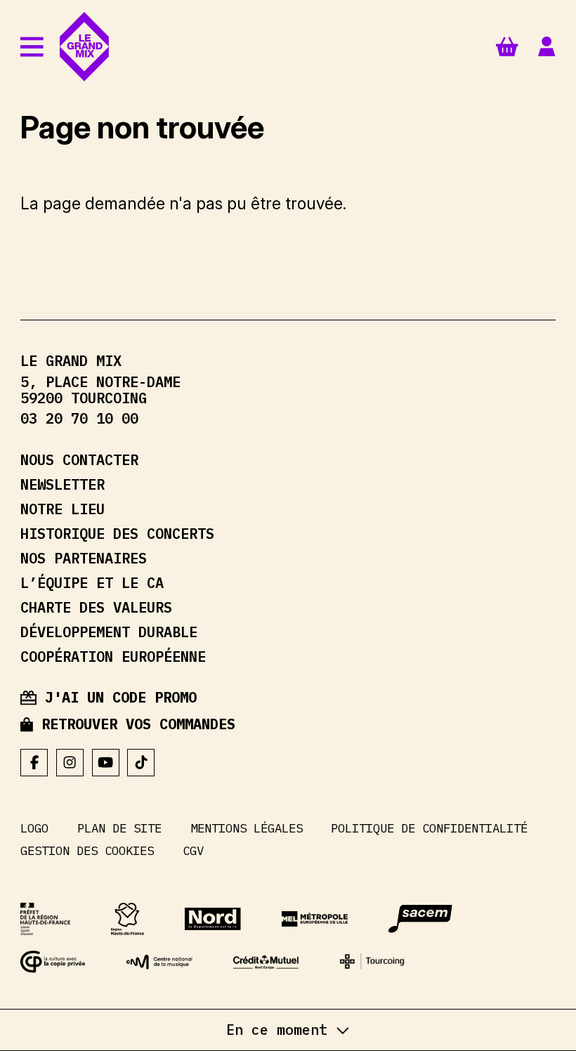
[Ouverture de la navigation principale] (32, 47)
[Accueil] (84, 46)
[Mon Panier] (507, 46)
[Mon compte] (546, 47)
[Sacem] (420, 919)
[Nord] (213, 919)
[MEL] (314, 919)
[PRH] (45, 919)
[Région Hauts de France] (127, 919)
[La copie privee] (53, 962)
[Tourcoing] (372, 961)
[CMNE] (266, 962)
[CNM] (159, 962)
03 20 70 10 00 (79, 418)
